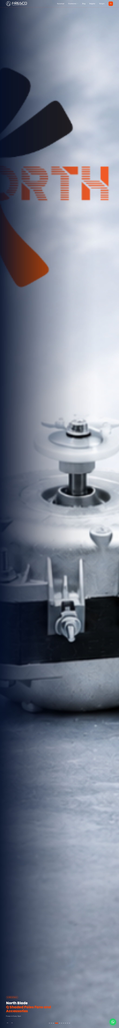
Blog (83, 4)
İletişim (102, 4)
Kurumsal (60, 4)
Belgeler (92, 4)
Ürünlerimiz (72, 4)
